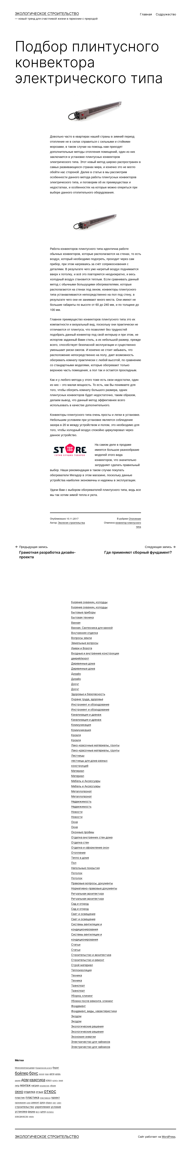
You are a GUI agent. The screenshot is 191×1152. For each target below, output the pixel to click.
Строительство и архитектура (91, 954)
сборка (49, 1102)
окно (19, 1091)
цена (43, 1111)
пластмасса (45, 1098)
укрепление (42, 1106)
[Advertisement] (37, 607)
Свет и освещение (83, 916)
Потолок (76, 876)
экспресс (50, 1112)
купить (55, 1080)
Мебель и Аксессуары (85, 783)
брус (33, 1073)
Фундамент (94, 1008)
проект (55, 1097)
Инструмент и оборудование (90, 707)
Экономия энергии (83, 1036)
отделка (29, 1092)
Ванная (92, 625)
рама (29, 1103)
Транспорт (78, 988)
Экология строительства (71, 522)
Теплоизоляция (81, 970)
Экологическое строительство (47, 14)
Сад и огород (80, 906)
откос (50, 1091)
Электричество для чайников (90, 1044)
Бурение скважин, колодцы (89, 605)
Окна (74, 824)
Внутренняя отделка (84, 632)
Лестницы (89, 760)
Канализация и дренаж (86, 717)
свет (54, 1103)
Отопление (135, 518)
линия (60, 1080)
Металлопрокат (81, 794)
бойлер (22, 1073)
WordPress (168, 1136)
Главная (146, 14)
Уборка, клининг (92, 998)
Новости (77, 814)
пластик (20, 1097)
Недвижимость (81, 804)
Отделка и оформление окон (90, 847)
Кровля (76, 738)
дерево (18, 1080)
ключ (49, 1080)
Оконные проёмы (82, 832)
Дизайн (76, 676)
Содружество (166, 14)
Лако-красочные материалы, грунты (95, 748)
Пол (85, 865)
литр (17, 1085)
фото (38, 1112)
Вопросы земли (84, 640)
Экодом (76, 1019)
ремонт (35, 1102)
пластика (32, 1097)
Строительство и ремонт (87, 960)
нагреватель (44, 1086)
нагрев (35, 1085)
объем (53, 1085)
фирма (31, 1111)
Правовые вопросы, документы (94, 886)
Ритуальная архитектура (87, 896)
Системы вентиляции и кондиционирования (86, 932)
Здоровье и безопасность (88, 697)
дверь (58, 1074)
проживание (20, 1102)
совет (59, 1103)
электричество (21, 1116)
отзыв (39, 1091)
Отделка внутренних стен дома (92, 840)
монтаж (25, 1085)
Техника (76, 978)
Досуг (75, 686)
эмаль (31, 1116)
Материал (77, 773)
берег (56, 1067)
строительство (24, 1106)
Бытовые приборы (83, 615)
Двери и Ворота (95, 653)
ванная (41, 1074)
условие (56, 1106)
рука (42, 1102)
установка (21, 1111)
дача (52, 1073)
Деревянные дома (83, 666)
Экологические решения (87, 1029)
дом (25, 1079)
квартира (37, 1080)
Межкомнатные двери (25, 1068)
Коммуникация (81, 727)
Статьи (75, 947)
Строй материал (82, 965)
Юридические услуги (43, 1068)
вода (47, 1074)
